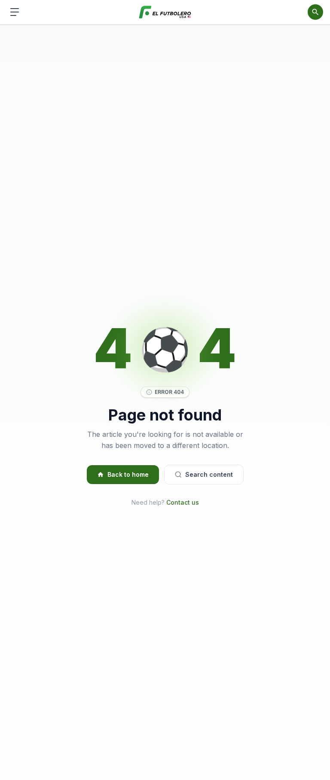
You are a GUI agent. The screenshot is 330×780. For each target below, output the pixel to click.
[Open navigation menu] (14, 12)
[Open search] (315, 12)
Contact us (182, 502)
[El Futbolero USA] (165, 12)
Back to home (128, 474)
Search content (209, 474)
